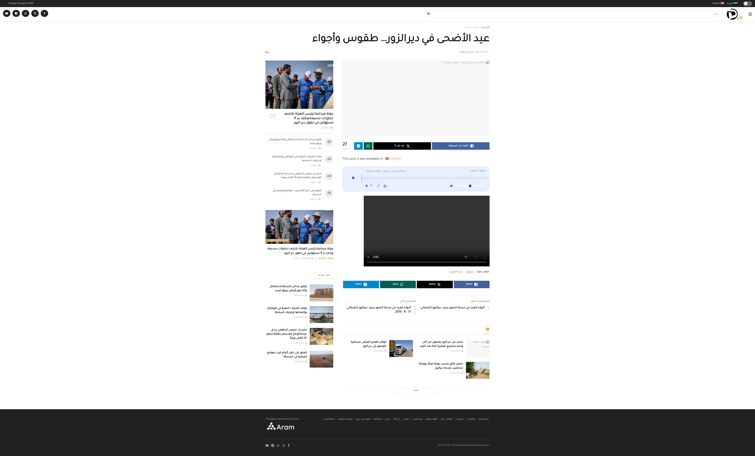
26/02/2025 (455, 373)
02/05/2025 (379, 351)
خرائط (397, 419)
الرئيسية (486, 27)
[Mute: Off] (451, 186)
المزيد (415, 390)
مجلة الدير (329, 419)
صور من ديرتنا (363, 419)
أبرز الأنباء (483, 419)
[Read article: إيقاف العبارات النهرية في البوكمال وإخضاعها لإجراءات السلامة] (321, 314)
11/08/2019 (482, 52)
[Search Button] (427, 14)
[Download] (385, 186)
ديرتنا (387, 419)
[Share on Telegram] (358, 146)
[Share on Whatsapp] (368, 146)
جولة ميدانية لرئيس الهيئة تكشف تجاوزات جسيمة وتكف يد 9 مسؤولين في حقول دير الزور (308, 118)
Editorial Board (325, 259)
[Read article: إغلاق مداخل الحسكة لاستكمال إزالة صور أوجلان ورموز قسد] (321, 292)
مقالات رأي (446, 419)
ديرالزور (469, 272)
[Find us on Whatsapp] (25, 14)
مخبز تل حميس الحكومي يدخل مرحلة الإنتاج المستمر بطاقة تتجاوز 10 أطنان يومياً (286, 334)
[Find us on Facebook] (44, 14)
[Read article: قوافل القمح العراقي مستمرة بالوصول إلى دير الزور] (401, 348)
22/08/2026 (305, 259)
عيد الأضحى (456, 272)
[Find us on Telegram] (16, 14)
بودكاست (417, 419)
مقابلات (471, 419)
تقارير (406, 419)
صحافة (378, 419)
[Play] (353, 179)
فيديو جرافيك (471, 27)
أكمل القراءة (322, 274)
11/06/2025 (456, 351)
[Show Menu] (750, 14)
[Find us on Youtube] (6, 14)
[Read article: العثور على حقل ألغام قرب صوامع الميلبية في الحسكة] (321, 359)
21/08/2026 (299, 343)
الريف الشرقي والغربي (278, 240)
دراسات (460, 419)
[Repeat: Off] (378, 186)
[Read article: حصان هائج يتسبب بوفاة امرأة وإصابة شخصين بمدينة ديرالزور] (478, 370)
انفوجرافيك (431, 419)
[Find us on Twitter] (35, 14)
